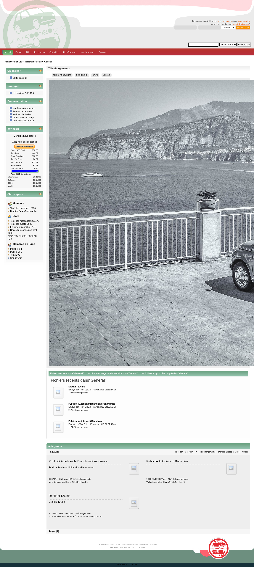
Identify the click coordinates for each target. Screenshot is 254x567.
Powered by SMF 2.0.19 (109, 544)
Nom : (192, 452)
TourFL (82, 390)
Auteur (245, 452)
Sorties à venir (20, 78)
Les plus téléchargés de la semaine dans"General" (112, 373)
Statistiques (15, 194)
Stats (16, 216)
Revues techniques (22, 111)
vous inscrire (244, 21)
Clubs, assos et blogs (23, 117)
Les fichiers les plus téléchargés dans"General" (164, 373)
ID (185, 452)
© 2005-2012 (131, 564)
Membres (18, 203)
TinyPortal (121, 564)
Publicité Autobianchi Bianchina (167, 461)
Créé (237, 452)
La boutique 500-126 (23, 93)
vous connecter (225, 21)
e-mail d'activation (241, 24)
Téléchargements (208, 452)
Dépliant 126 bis (59, 495)
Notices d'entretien (22, 114)
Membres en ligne (24, 244)
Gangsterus (16, 258)
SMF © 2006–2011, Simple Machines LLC (140, 544)
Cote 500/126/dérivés (23, 120)
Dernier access (225, 452)
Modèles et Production (24, 108)
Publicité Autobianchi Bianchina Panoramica (78, 461)
